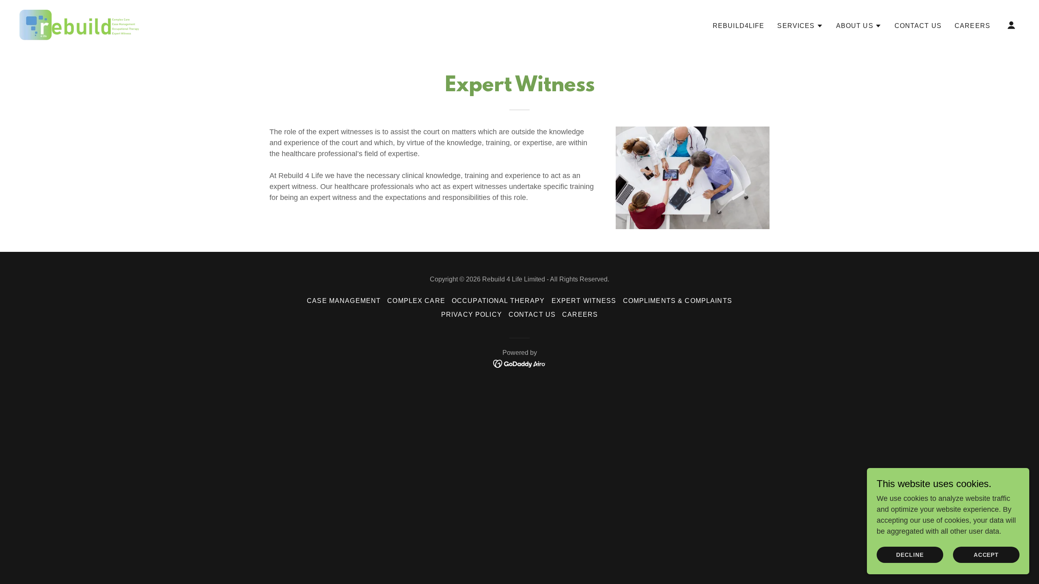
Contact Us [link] (918, 25)
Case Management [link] (344, 300)
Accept (986, 555)
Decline (910, 555)
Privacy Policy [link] (471, 314)
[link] (79, 24)
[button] (800, 26)
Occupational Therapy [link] (498, 300)
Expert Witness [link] (584, 300)
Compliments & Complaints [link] (677, 300)
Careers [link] (972, 25)
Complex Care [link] (416, 300)
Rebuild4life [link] (739, 25)
